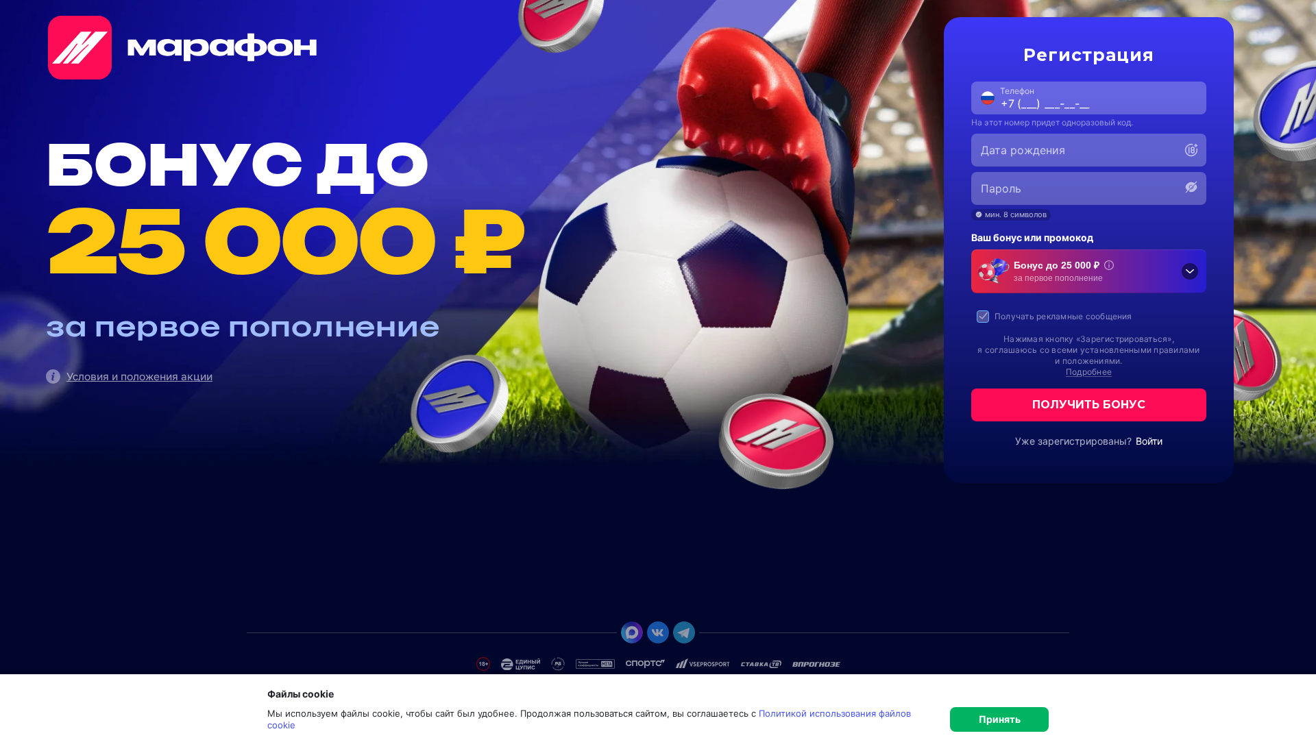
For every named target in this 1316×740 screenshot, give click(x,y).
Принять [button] (1000, 719)
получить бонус (1088, 404)
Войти (1149, 441)
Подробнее (1089, 372)
